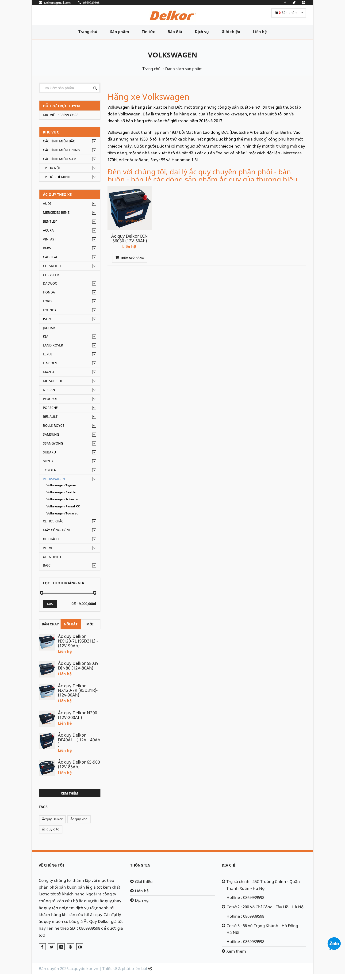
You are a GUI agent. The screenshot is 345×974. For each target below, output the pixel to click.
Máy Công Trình (57, 530)
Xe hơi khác (53, 521)
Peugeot (50, 398)
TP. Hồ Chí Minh (56, 177)
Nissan (49, 390)
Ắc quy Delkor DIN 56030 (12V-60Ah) (129, 238)
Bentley (50, 221)
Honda (49, 292)
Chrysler (51, 275)
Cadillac (50, 257)
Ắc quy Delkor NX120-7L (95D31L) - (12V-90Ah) (78, 640)
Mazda (48, 372)
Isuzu (48, 319)
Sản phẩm (119, 31)
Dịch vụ (202, 31)
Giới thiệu (231, 31)
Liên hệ (260, 31)
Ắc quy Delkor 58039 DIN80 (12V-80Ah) (78, 665)
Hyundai (50, 310)
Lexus (48, 354)
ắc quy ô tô (50, 829)
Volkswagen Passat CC (63, 506)
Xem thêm (69, 793)
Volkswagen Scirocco (62, 499)
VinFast (49, 239)
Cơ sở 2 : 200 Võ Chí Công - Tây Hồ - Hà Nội (265, 906)
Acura (48, 230)
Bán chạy (50, 624)
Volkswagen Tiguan (61, 485)
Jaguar (49, 328)
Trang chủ (87, 31)
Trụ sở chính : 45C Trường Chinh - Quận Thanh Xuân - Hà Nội (263, 885)
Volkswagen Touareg (62, 513)
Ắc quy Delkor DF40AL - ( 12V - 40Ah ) (79, 739)
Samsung (51, 434)
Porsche (50, 407)
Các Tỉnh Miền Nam (60, 159)
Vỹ (150, 968)
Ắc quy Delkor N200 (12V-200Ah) (77, 715)
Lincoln (50, 363)
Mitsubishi (52, 381)
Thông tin (140, 865)
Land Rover (53, 345)
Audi (47, 203)
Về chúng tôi (51, 865)
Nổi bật (70, 624)
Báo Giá (175, 31)
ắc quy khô (78, 819)
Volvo (48, 548)
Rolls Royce (53, 425)
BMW (47, 248)
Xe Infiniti (52, 557)
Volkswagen (172, 55)
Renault (50, 416)
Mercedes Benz (56, 212)
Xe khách (51, 539)
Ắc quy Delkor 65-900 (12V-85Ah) (79, 764)
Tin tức (148, 31)
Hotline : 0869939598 (245, 897)
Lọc (50, 604)
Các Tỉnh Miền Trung (61, 150)
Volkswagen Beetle (61, 492)
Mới (89, 624)
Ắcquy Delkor (52, 819)
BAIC (46, 565)
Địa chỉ (228, 865)
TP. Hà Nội (51, 168)
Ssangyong (53, 443)
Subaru (49, 452)
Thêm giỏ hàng (132, 258)
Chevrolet (52, 266)
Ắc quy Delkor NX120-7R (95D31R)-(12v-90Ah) (78, 690)
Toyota (49, 470)
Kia (45, 336)
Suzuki (49, 461)
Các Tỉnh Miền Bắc (59, 141)
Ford (47, 301)
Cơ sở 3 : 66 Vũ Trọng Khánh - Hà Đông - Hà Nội (263, 929)
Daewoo (50, 283)
